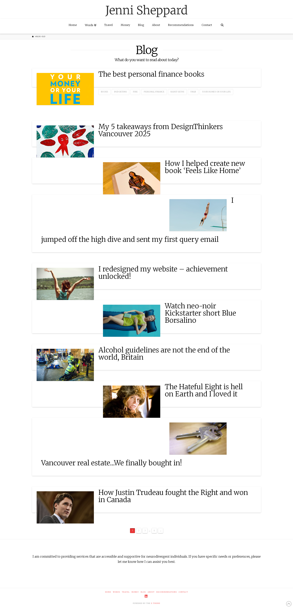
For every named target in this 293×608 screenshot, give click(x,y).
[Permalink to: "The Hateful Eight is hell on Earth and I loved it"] (131, 402)
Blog (143, 592)
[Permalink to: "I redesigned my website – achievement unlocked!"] (65, 284)
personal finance (154, 91)
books (104, 91)
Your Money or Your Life (216, 91)
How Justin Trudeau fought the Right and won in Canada (173, 496)
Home (108, 592)
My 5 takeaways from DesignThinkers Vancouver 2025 (160, 130)
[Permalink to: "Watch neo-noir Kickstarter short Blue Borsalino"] (131, 321)
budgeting (120, 91)
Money (135, 592)
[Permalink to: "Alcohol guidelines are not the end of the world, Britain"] (65, 365)
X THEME (155, 603)
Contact (183, 592)
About (151, 592)
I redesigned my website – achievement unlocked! (163, 272)
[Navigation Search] (222, 26)
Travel (126, 592)
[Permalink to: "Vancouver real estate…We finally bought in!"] (198, 438)
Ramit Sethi (177, 91)
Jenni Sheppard (146, 10)
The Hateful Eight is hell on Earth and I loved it (204, 390)
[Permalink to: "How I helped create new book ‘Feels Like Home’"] (131, 178)
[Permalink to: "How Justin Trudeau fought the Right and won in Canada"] (65, 507)
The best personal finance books (151, 74)
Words (116, 592)
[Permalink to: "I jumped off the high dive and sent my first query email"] (198, 215)
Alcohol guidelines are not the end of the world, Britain (164, 353)
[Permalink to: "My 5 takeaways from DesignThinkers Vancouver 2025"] (65, 141)
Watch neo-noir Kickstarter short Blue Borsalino (200, 313)
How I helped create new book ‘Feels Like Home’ (205, 167)
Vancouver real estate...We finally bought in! (111, 463)
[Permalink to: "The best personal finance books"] (65, 89)
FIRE (135, 91)
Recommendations (166, 592)
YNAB (193, 91)
